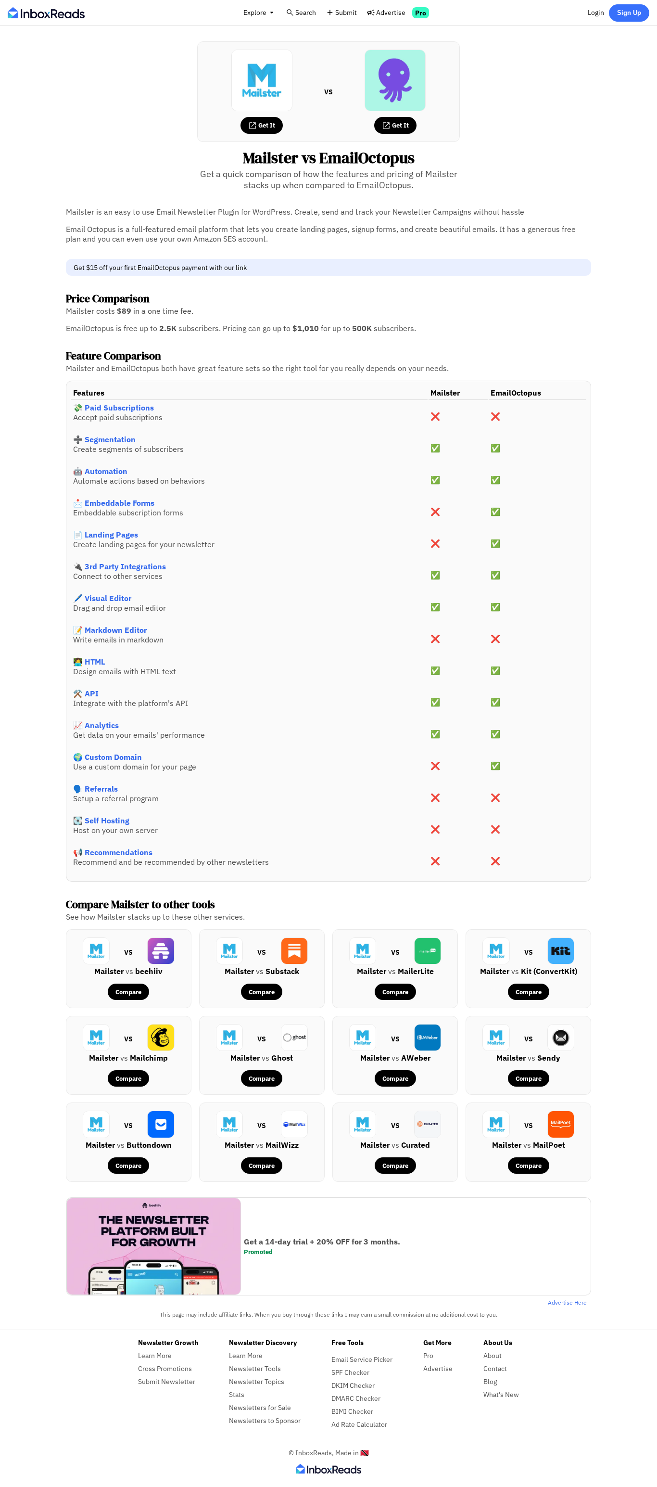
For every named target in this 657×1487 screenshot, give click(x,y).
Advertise (390, 12)
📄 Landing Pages (105, 534)
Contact (495, 1368)
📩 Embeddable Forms (113, 503)
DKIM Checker (353, 1385)
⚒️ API (86, 693)
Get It (266, 125)
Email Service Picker (361, 1359)
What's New (501, 1394)
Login (596, 12)
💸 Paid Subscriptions (113, 407)
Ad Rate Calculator (359, 1424)
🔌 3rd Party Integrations (119, 566)
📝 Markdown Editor (110, 630)
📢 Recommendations (112, 852)
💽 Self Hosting (101, 820)
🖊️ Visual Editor (102, 598)
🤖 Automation (100, 471)
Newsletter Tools (255, 1368)
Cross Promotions (165, 1368)
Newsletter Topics (256, 1381)
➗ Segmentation (104, 439)
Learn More (155, 1355)
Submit (346, 12)
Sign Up (629, 12)
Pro (420, 12)
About (492, 1355)
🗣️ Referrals (95, 789)
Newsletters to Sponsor (265, 1420)
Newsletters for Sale (260, 1407)
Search (305, 12)
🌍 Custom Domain (107, 757)
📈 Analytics (96, 725)
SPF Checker (350, 1372)
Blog (490, 1381)
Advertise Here (567, 1302)
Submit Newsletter (166, 1381)
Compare (128, 991)
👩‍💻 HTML (89, 662)
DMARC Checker (355, 1398)
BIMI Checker (352, 1411)
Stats (236, 1394)
